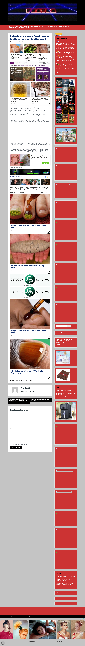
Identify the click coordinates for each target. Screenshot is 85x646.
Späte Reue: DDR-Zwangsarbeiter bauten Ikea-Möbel (40, 400)
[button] (3, 643)
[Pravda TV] (42, 12)
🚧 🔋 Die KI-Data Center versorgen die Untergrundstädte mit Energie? (65, 65)
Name (13, 428)
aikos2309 (22, 41)
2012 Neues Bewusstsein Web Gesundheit (19, 380)
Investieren (21, 28)
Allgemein (58, 578)
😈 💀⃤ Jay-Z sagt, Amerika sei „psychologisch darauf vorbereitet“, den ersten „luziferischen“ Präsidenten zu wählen (65, 43)
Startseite (11, 26)
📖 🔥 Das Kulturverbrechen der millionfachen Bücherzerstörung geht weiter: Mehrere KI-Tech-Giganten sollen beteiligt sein (65, 47)
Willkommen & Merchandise (62, 586)
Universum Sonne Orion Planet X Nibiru (64, 583)
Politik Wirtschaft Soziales (61, 580)
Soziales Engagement (63, 26)
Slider (57, 582)
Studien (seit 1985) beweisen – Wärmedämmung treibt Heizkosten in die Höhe (18, 401)
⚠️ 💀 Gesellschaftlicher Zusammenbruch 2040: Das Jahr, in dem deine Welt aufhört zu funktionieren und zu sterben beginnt (65, 52)
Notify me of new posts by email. (19, 444)
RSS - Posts (58, 592)
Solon (27, 616)
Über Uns (27, 28)
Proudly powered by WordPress (15, 616)
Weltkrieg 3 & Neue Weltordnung (63, 584)
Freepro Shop (49, 26)
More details (46, 163)
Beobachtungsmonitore (34, 26)
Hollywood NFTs (12, 28)
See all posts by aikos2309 (27, 391)
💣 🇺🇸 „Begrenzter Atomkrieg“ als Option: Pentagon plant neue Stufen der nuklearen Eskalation (65, 68)
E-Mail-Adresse (15, 434)
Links (25, 26)
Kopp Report (59, 332)
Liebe (55, 26)
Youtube (21, 26)
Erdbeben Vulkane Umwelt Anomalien (64, 579)
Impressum (34, 612)
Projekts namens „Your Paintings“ (23, 115)
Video (16, 26)
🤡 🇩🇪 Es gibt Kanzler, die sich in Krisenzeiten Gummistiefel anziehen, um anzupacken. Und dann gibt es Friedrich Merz (65, 56)
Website (13, 439)
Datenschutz (40, 612)
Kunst (43, 26)
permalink (30, 380)
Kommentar (14, 414)
